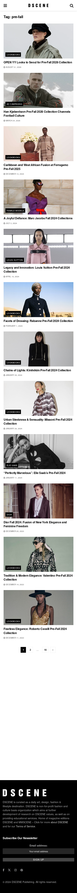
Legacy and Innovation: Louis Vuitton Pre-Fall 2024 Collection (37, 269)
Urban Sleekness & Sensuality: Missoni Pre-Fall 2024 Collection (38, 421)
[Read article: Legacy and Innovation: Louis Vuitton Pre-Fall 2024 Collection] (38, 246)
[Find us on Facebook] (3, 870)
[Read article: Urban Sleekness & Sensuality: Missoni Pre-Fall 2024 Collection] (38, 398)
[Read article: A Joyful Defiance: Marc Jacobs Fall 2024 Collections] (38, 196)
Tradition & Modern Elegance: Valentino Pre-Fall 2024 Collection (38, 577)
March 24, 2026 (12, 120)
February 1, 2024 (14, 326)
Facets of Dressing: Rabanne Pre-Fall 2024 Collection (38, 321)
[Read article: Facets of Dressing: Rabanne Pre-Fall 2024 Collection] (38, 299)
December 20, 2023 (14, 531)
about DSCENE (59, 822)
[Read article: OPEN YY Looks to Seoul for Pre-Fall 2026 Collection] (38, 41)
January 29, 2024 (13, 375)
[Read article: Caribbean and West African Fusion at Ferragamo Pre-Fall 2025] (38, 143)
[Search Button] (71, 5)
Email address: (39, 845)
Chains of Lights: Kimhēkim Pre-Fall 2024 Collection (37, 370)
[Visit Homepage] (38, 5)
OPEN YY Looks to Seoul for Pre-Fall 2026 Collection (38, 62)
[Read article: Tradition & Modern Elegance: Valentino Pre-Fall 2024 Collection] (38, 554)
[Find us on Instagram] (15, 870)
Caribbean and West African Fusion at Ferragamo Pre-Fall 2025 (36, 167)
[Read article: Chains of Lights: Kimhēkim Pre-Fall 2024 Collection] (38, 348)
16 (45, 649)
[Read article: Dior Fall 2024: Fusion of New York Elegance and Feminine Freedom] (38, 500)
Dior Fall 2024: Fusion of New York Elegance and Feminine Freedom (35, 524)
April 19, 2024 (12, 276)
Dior (9, 514)
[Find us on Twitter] (9, 870)
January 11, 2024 (13, 477)
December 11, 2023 (14, 638)
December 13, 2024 (14, 174)
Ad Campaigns (14, 103)
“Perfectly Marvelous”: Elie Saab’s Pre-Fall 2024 (35, 473)
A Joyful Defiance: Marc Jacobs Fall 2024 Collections (38, 218)
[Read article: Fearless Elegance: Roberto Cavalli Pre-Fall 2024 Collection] (38, 607)
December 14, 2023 (14, 584)
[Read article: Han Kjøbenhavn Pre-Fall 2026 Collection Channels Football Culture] (38, 90)
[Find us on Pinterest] (21, 870)
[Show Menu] (5, 5)
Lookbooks (13, 54)
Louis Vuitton (15, 259)
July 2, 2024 (11, 223)
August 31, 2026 (13, 67)
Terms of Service (25, 826)
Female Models (15, 210)
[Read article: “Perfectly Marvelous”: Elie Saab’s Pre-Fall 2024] (38, 451)
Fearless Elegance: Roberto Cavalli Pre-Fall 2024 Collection (35, 631)
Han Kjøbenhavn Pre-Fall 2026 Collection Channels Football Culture (37, 113)
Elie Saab (12, 465)
